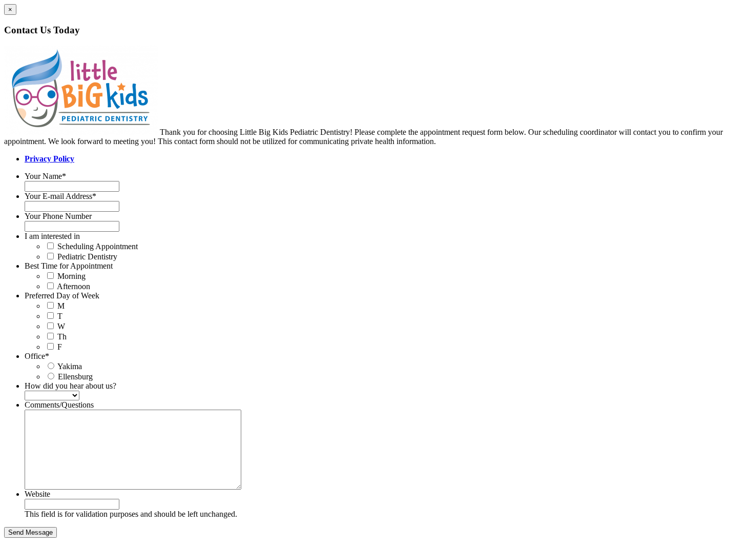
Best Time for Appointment (69, 265)
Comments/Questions (59, 404)
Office (37, 356)
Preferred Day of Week (62, 295)
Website (37, 494)
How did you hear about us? (70, 385)
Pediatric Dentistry (87, 256)
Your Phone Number (58, 216)
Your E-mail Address (60, 196)
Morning (71, 276)
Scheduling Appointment (97, 246)
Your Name (45, 176)
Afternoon (73, 286)
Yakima (69, 366)
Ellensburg (75, 376)
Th (62, 336)
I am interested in (52, 236)
